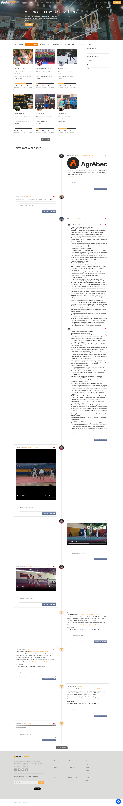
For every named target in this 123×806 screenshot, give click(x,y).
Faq (42, 2)
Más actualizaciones (61, 747)
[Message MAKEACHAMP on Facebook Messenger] (118, 801)
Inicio (53, 760)
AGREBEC (70, 176)
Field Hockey (18, 74)
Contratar (117, 2)
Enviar (41, 782)
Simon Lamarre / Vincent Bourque (85, 155)
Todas (89, 44)
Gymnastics (61, 118)
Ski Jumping (61, 74)
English (87, 760)
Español (87, 767)
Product (46, 2)
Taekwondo (39, 74)
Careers (54, 774)
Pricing (52, 2)
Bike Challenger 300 (81, 219)
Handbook (71, 764)
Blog (57, 2)
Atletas (31, 2)
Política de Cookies (73, 780)
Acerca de (24, 2)
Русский (87, 770)
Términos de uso (72, 777)
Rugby (16, 118)
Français (87, 764)
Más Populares (19, 44)
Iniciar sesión (107, 2)
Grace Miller (28, 196)
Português (88, 774)
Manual (37, 2)
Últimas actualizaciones (27, 148)
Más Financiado (57, 44)
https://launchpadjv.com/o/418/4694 (90, 614)
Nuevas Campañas (31, 44)
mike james (79, 612)
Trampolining (39, 118)
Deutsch (87, 777)
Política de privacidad (74, 774)
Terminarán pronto (44, 44)
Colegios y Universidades (71, 44)
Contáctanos (71, 767)
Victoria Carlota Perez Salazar (32, 447)
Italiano (87, 780)
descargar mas (45, 139)
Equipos (83, 44)
